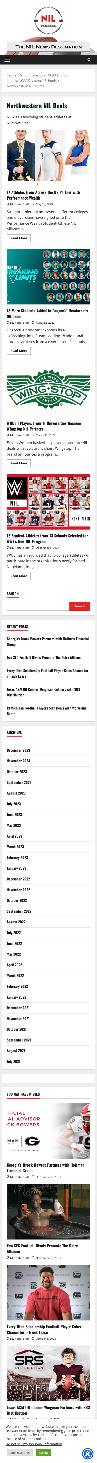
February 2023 (17, 857)
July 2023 (14, 803)
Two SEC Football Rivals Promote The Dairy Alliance (44, 657)
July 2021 (13, 1061)
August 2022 (16, 921)
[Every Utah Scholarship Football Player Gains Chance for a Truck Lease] (48, 1292)
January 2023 (16, 868)
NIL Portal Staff (19, 204)
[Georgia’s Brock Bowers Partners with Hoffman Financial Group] (48, 1131)
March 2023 (15, 846)
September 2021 (19, 1040)
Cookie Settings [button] (19, 1453)
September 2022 (19, 911)
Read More (20, 239)
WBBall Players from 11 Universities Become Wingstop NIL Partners (48, 389)
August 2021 (16, 1050)
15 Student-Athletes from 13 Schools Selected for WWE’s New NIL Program (48, 502)
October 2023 (17, 771)
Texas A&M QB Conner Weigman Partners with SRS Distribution (48, 1410)
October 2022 (17, 900)
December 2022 (18, 879)
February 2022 (17, 986)
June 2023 (14, 814)
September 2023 (19, 782)
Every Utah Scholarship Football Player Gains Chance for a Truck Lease (44, 1329)
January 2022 (16, 997)
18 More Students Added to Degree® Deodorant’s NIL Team (48, 276)
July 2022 (14, 932)
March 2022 (15, 975)
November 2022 (18, 889)
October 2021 (16, 1029)
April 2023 (14, 836)
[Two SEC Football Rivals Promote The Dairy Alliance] (48, 1212)
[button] (7, 60)
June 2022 (14, 943)
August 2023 (16, 793)
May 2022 (14, 954)
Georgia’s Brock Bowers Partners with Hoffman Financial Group (45, 1167)
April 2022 (14, 965)
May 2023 (14, 825)
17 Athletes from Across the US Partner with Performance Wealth (48, 158)
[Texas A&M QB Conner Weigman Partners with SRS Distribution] (48, 1373)
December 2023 (18, 750)
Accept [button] (43, 1453)
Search (13, 593)
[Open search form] (89, 59)
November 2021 (18, 1018)
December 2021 (18, 1007)
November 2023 (18, 760)
